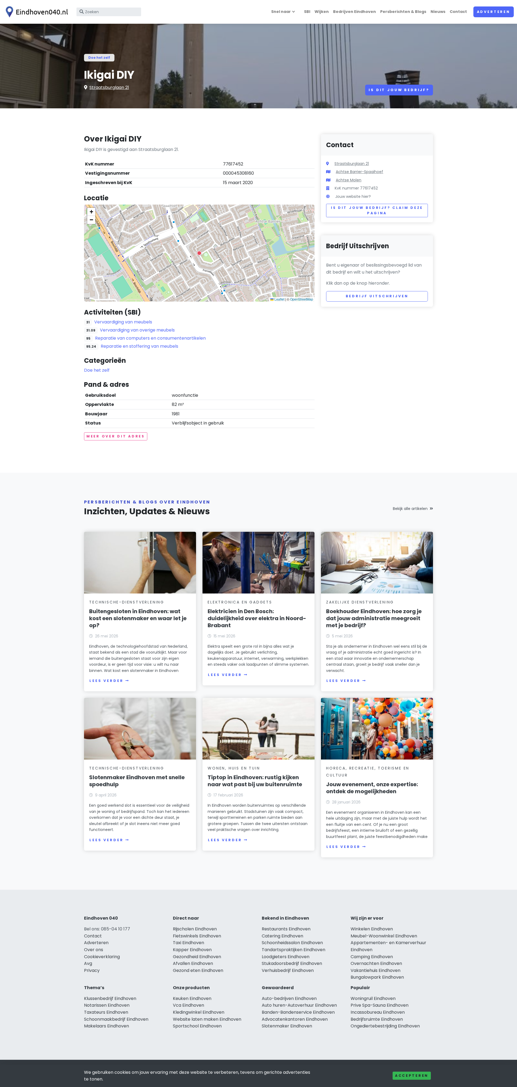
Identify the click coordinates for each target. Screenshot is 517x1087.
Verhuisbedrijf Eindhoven (288, 970)
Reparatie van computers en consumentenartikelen (150, 338)
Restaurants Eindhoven (286, 929)
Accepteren (411, 1075)
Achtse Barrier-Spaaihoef (359, 171)
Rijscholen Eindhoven (195, 929)
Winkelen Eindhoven (372, 929)
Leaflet (279, 299)
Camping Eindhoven (372, 957)
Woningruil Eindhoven (373, 998)
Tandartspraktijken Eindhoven (293, 950)
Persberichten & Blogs (403, 11)
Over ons (93, 950)
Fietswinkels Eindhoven (197, 936)
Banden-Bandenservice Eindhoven (298, 1012)
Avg (88, 963)
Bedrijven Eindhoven (354, 11)
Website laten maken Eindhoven (207, 1019)
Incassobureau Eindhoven (378, 1012)
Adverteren (493, 11)
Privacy (92, 970)
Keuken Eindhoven (192, 998)
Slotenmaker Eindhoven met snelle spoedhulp (137, 781)
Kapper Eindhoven (192, 950)
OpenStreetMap (301, 299)
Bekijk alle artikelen (410, 508)
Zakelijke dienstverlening (360, 602)
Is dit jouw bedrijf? (399, 90)
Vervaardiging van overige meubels (137, 330)
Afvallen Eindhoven (193, 963)
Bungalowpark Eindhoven (377, 977)
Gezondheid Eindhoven (197, 957)
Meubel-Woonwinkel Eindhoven (384, 936)
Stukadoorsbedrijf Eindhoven (292, 963)
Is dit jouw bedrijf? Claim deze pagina (377, 210)
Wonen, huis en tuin (234, 768)
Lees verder (106, 680)
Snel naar (281, 11)
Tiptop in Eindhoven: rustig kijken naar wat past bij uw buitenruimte (255, 781)
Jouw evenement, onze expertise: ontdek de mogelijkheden (372, 788)
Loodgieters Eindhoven (285, 957)
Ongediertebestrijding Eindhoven (385, 1026)
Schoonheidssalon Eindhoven (292, 943)
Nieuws (438, 11)
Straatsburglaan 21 (109, 87)
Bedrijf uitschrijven (377, 296)
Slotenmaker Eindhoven (287, 1026)
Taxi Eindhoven (188, 943)
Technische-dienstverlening (126, 602)
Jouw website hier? (353, 196)
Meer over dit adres (115, 436)
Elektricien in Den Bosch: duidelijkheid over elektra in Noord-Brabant (257, 618)
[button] (199, 253)
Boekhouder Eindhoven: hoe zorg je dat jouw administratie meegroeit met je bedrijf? (374, 618)
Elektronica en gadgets (240, 602)
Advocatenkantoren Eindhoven (295, 1019)
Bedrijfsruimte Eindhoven (377, 1019)
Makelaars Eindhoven (106, 1026)
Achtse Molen (348, 180)
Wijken (322, 11)
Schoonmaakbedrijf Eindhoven (116, 1019)
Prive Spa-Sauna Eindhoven (379, 1005)
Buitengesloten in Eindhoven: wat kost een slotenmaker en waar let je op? (138, 618)
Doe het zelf (99, 57)
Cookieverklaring (102, 957)
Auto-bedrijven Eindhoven (289, 998)
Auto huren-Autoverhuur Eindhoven (299, 1005)
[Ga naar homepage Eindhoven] (35, 11)
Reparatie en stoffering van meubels (139, 346)
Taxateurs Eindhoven (106, 1012)
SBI (307, 11)
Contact (458, 11)
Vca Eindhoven (188, 1005)
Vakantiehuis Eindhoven (375, 970)
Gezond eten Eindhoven (198, 970)
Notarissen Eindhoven (107, 1005)
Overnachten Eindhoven (376, 963)
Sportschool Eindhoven (197, 1026)
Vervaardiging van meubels (123, 322)
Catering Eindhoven (282, 936)
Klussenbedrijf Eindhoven (110, 998)
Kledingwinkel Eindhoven (198, 1012)
